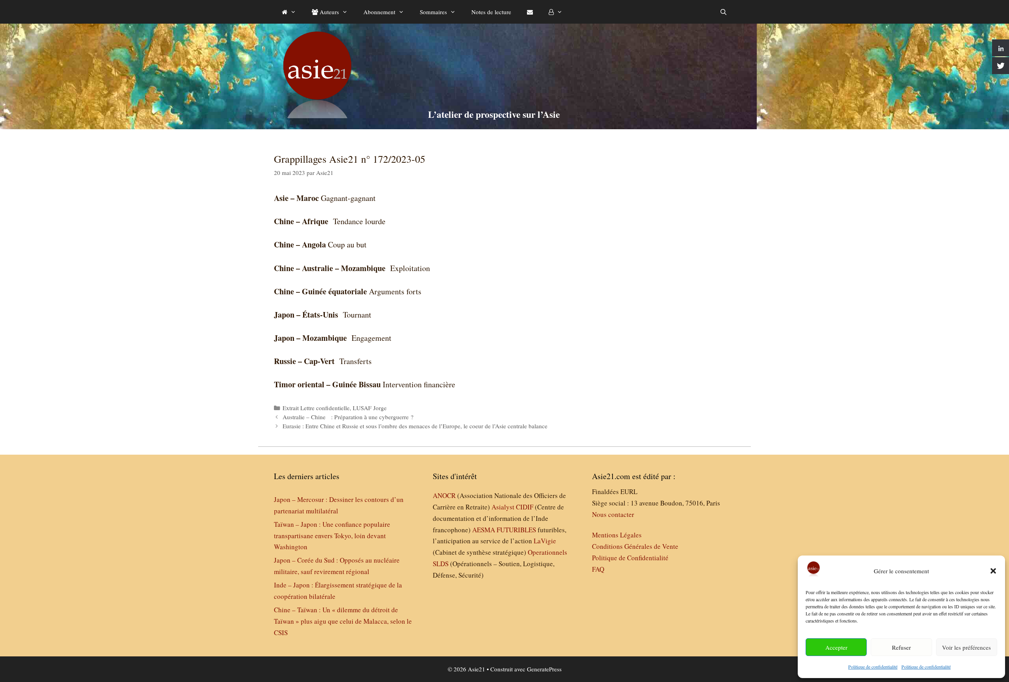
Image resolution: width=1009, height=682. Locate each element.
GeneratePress (544, 669)
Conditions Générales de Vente (635, 546)
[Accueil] (289, 12)
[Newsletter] (530, 12)
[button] (993, 571)
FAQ (598, 569)
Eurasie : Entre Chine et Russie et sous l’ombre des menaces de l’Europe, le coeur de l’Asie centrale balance (415, 426)
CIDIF (524, 506)
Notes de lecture (491, 12)
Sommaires (433, 12)
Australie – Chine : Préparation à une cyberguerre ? (351, 417)
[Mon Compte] (555, 12)
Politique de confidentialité (872, 666)
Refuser (901, 647)
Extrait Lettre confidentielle (316, 408)
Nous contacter (613, 514)
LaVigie (545, 540)
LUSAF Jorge (370, 408)
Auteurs (328, 12)
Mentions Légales (617, 534)
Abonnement (379, 12)
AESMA (483, 529)
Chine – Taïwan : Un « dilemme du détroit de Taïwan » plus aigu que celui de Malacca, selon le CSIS (343, 621)
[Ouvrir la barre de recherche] (723, 12)
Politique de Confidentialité (630, 557)
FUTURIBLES (516, 529)
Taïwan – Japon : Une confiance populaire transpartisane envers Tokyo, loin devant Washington (332, 536)
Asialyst (502, 506)
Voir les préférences (966, 647)
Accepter (836, 647)
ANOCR (444, 495)
